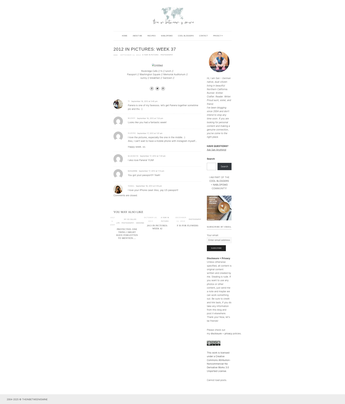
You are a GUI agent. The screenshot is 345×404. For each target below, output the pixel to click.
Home (124, 36)
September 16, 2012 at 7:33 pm (150, 118)
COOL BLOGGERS (186, 36)
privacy (229, 333)
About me (137, 36)
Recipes (152, 36)
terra (131, 186)
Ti (129, 101)
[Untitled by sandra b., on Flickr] (157, 65)
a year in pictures (150, 55)
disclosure (216, 333)
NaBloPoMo (167, 36)
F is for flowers (187, 225)
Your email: (213, 235)
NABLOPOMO (220, 184)
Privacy (217, 36)
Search (211, 158)
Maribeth (133, 156)
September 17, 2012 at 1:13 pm (151, 171)
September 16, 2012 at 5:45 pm (144, 101)
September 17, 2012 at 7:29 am (152, 156)
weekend (140, 223)
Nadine (132, 133)
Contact (203, 36)
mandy (132, 118)
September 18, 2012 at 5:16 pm (149, 186)
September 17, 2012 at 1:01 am (149, 133)
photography (167, 55)
